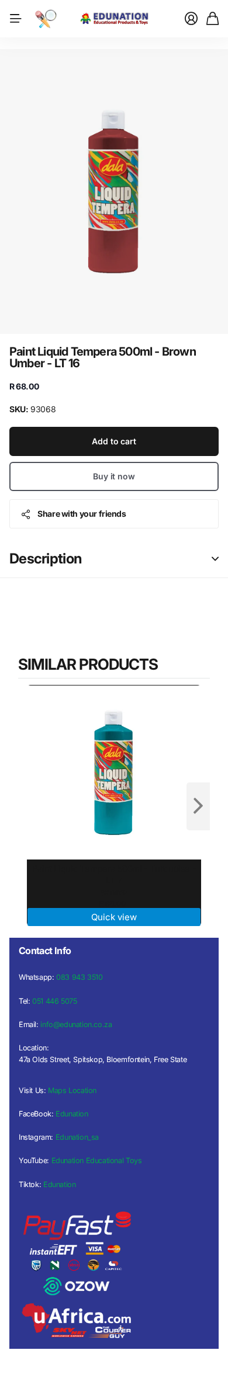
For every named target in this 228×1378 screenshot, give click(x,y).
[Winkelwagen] (212, 18)
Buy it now (114, 476)
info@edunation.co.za (76, 1024)
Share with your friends (81, 514)
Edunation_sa (77, 1137)
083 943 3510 (79, 977)
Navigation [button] (15, 19)
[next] (198, 806)
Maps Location (72, 1090)
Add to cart (114, 441)
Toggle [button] (215, 559)
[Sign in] (191, 18)
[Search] (45, 19)
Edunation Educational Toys (96, 1160)
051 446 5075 (54, 1001)
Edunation (72, 1113)
